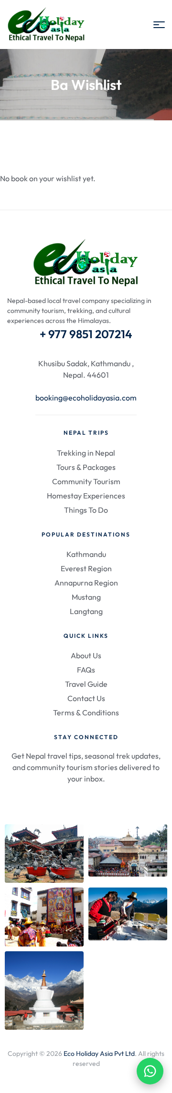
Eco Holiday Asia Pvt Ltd (99, 1053)
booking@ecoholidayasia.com (86, 397)
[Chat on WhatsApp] (150, 1071)
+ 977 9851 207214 (86, 334)
